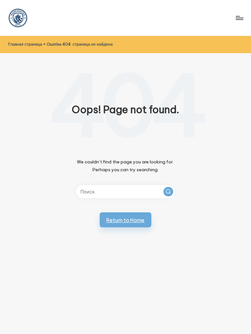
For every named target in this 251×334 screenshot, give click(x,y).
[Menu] (239, 18)
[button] (168, 192)
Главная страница (25, 44)
